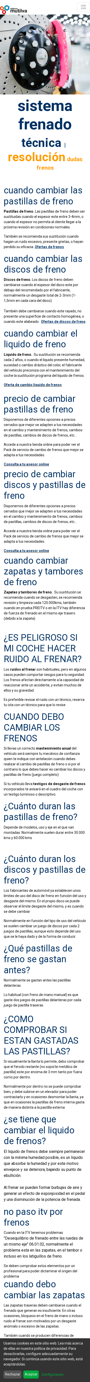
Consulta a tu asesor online (26, 464)
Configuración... (54, 1375)
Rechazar (12, 1374)
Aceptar (31, 1374)
